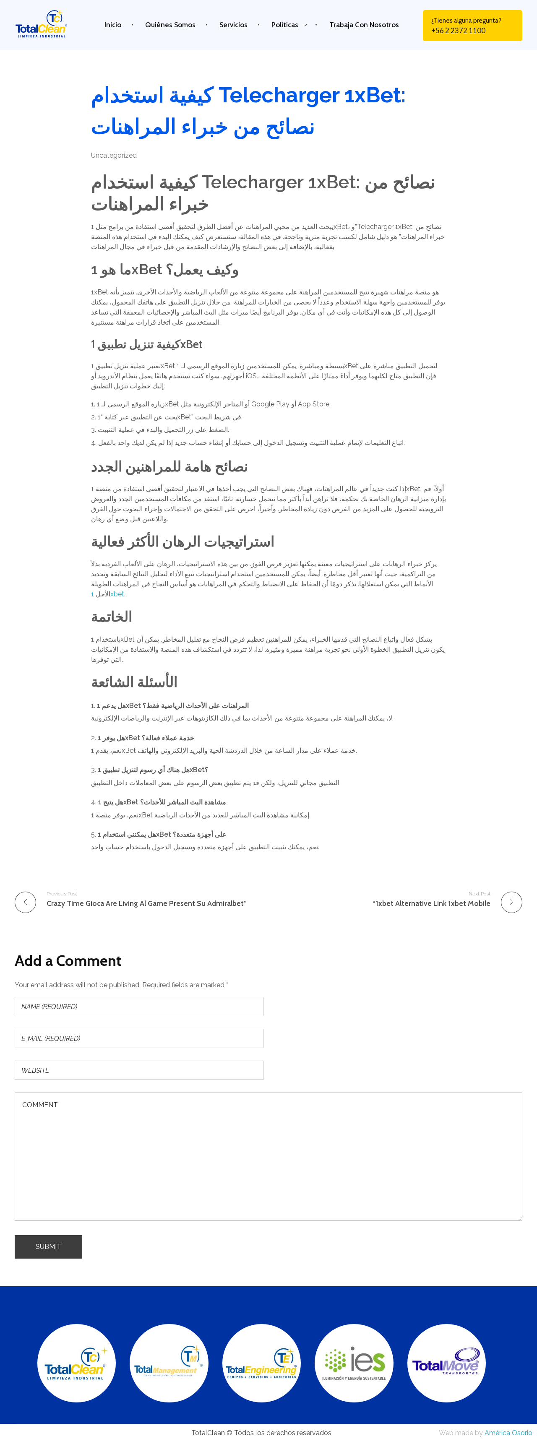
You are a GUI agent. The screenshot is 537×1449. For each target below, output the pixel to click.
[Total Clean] (48, 23)
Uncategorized (114, 155)
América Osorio (508, 1433)
